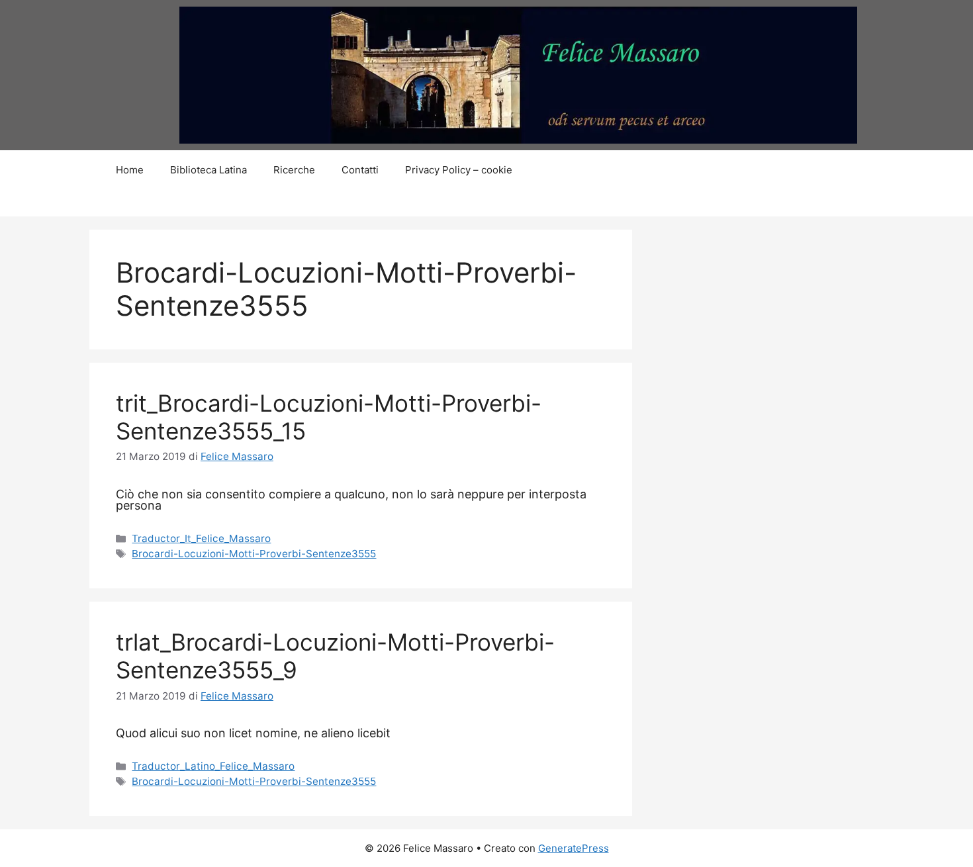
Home (130, 169)
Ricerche (294, 169)
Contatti (360, 169)
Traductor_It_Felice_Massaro (201, 538)
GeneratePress (573, 848)
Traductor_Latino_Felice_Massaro (213, 766)
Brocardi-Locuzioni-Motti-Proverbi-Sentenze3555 (254, 553)
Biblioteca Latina (208, 169)
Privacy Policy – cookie (458, 169)
